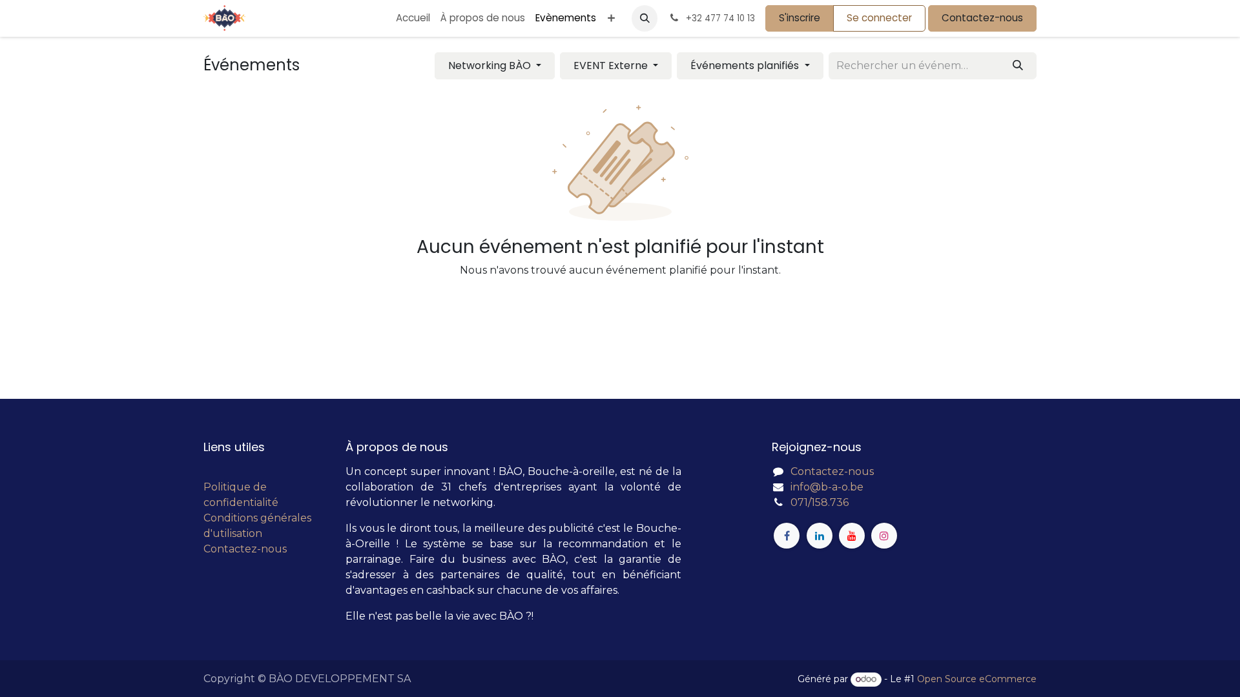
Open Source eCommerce (977, 679)
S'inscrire (799, 18)
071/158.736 (819, 502)
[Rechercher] (1018, 65)
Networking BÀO (490, 65)
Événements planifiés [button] (745, 65)
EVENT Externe (612, 65)
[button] (644, 18)
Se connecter (879, 18)
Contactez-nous (982, 18)
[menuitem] (413, 18)
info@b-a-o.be (826, 487)
